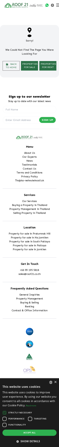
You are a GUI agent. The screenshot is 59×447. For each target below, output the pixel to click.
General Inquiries (29, 294)
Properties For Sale (30, 66)
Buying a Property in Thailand (29, 205)
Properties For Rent (48, 66)
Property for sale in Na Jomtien (29, 237)
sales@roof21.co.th (30, 274)
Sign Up (47, 119)
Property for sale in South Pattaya (29, 241)
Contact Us (29, 168)
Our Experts (29, 156)
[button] (29, 441)
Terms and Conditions (29, 172)
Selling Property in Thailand (29, 212)
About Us (29, 152)
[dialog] (29, 412)
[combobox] (50, 382)
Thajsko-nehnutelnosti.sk (29, 180)
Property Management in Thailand (29, 209)
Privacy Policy (29, 176)
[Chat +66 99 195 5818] (47, 5)
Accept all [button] (29, 432)
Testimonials (29, 164)
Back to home (11, 66)
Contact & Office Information (30, 310)
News (29, 160)
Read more (31, 405)
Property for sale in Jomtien (29, 249)
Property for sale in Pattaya (29, 245)
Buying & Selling (29, 302)
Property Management (29, 298)
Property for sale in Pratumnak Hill (29, 233)
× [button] (55, 382)
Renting (29, 306)
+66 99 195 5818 (29, 270)
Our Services (29, 201)
